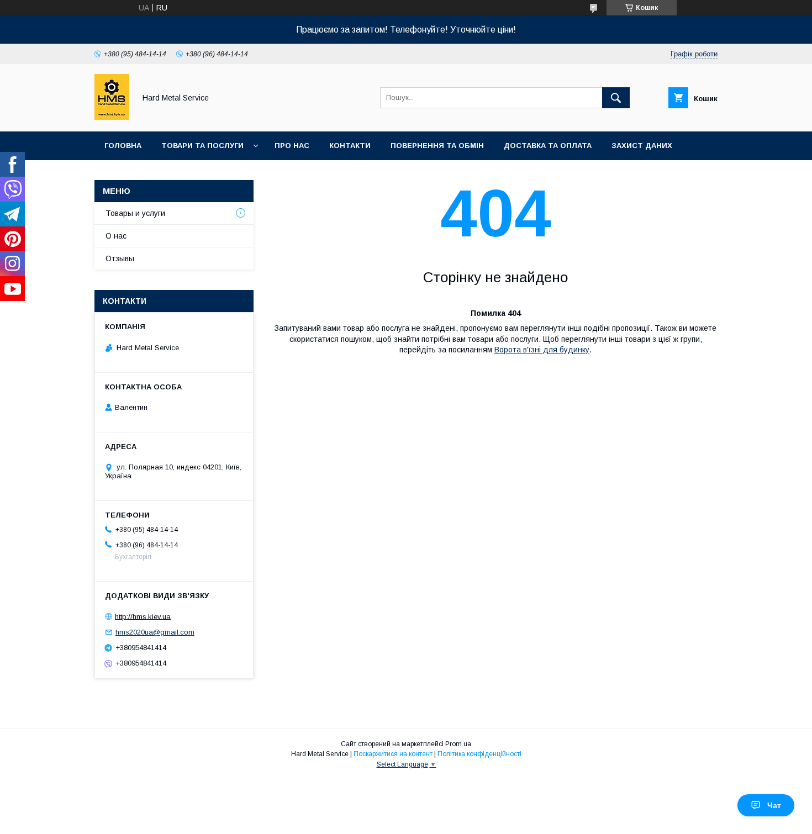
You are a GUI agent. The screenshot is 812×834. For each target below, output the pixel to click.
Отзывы (120, 258)
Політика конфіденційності (479, 754)
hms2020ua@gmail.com (154, 632)
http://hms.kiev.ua (143, 616)
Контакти (350, 145)
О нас (116, 235)
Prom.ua (458, 744)
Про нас (292, 145)
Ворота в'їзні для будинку (541, 349)
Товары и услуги (135, 213)
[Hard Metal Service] (111, 117)
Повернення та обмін (437, 145)
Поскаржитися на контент (393, 754)
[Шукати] (616, 97)
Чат (774, 805)
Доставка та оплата (548, 145)
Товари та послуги (202, 145)
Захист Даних (641, 145)
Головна (122, 145)
